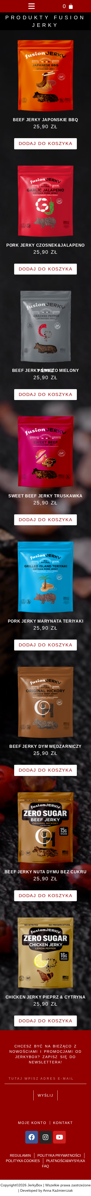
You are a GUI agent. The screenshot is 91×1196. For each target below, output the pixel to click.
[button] (31, 6)
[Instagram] (45, 1137)
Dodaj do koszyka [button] (46, 143)
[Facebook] (31, 1137)
